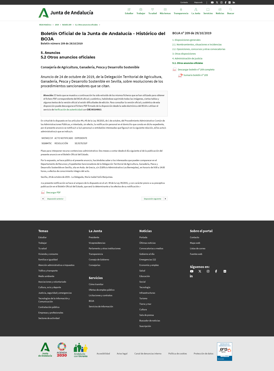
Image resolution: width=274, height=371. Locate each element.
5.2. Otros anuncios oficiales (86, 24)
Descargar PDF (53, 192)
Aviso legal (122, 353)
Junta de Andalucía (43, 13)
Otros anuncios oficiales (187, 63)
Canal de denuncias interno (147, 353)
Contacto (184, 2)
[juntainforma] (229, 2)
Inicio (74, 13)
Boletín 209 (66, 24)
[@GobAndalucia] (212, 2)
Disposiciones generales (186, 39)
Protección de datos (203, 353)
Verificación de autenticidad (68, 109)
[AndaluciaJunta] (225, 2)
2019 (57, 24)
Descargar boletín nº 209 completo (196, 69)
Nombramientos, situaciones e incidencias (197, 44)
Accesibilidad (103, 353)
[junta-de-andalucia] (234, 2)
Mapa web (198, 2)
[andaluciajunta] (217, 2)
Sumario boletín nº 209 (195, 75)
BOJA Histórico (45, 24)
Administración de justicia (187, 58)
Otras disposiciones (184, 53)
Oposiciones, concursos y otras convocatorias (198, 49)
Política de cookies (177, 353)
